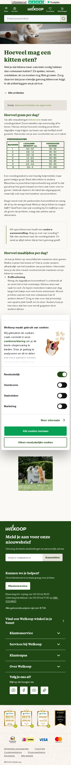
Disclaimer (9, 755)
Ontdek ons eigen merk (39, 105)
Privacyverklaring (36, 752)
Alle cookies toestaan (35, 431)
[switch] (62, 385)
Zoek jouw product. (18, 18)
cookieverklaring (14, 341)
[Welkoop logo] (36, 8)
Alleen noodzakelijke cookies (35, 442)
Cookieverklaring (13, 752)
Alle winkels (27, 755)
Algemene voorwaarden (16, 748)
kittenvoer (35, 120)
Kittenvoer (20, 105)
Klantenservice (17, 586)
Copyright (40, 748)
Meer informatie (50, 420)
